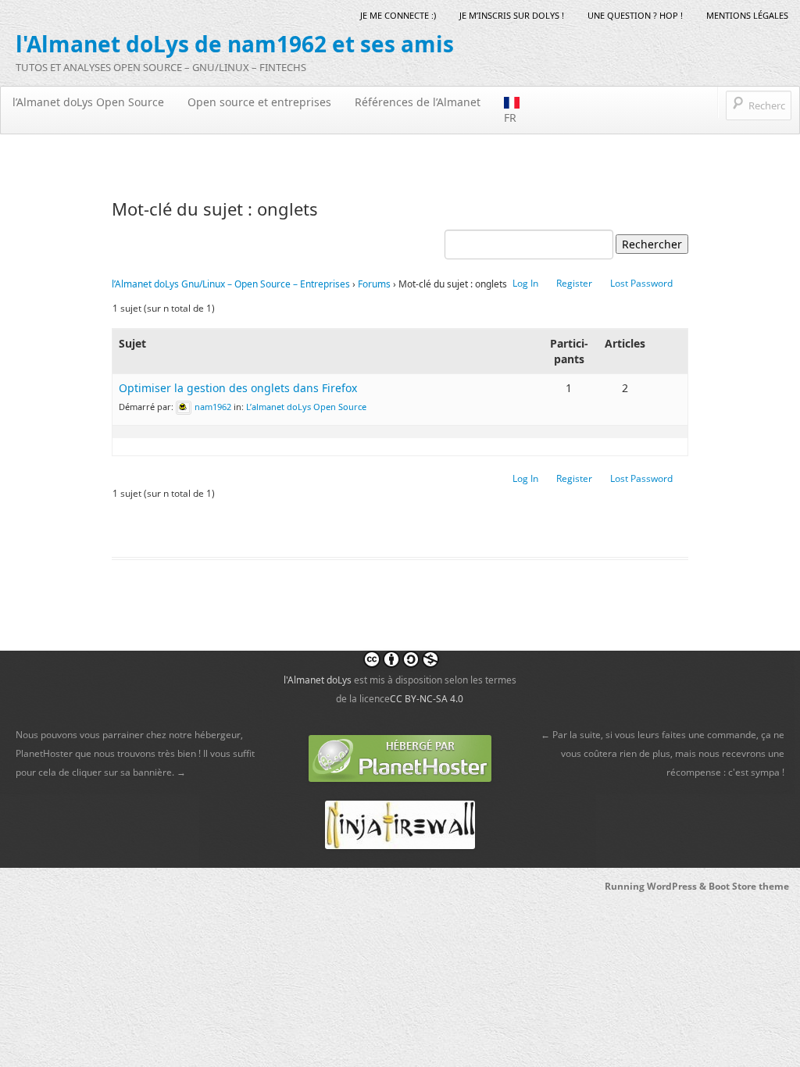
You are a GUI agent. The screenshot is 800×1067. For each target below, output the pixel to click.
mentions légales (747, 15)
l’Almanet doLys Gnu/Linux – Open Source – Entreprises (231, 284)
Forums (374, 284)
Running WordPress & (657, 886)
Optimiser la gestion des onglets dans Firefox (238, 387)
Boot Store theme (749, 886)
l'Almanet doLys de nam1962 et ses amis (235, 44)
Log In (525, 283)
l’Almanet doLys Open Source (88, 102)
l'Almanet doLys (318, 680)
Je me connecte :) (398, 15)
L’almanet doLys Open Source (306, 406)
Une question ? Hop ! (635, 15)
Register (574, 283)
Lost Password (641, 283)
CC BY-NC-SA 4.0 (426, 698)
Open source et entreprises (259, 102)
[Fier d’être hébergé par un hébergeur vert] (400, 757)
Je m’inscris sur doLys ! (511, 15)
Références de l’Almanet (417, 102)
